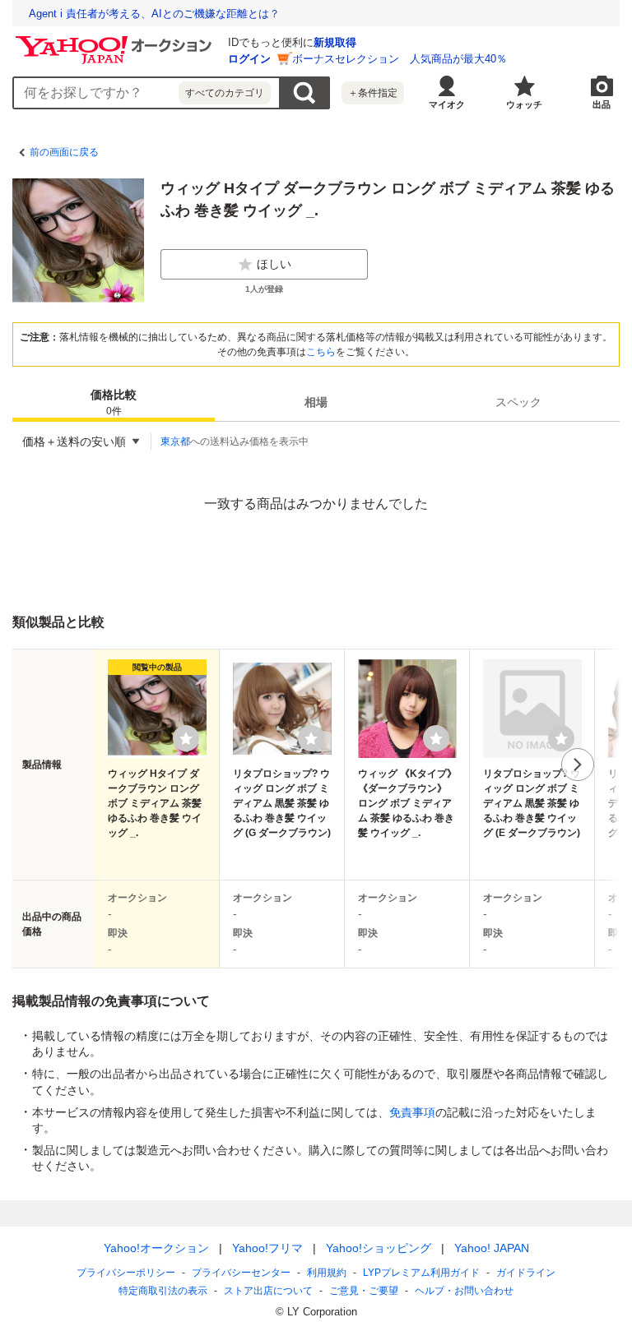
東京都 (175, 441)
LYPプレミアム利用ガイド (421, 1272)
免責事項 (412, 1112)
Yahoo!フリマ (267, 1248)
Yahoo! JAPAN (491, 1248)
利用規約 (326, 1272)
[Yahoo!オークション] (116, 40)
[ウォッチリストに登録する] (186, 738)
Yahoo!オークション (156, 1248)
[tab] (113, 402)
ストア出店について (268, 1290)
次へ (577, 764)
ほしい (274, 263)
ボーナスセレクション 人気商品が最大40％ (399, 59)
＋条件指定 (372, 93)
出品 (601, 104)
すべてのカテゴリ (224, 93)
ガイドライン (525, 1272)
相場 (316, 402)
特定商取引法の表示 (162, 1290)
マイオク (447, 104)
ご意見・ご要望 (363, 1290)
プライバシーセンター (241, 1272)
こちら (321, 352)
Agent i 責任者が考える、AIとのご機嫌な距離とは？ (154, 13)
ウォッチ (524, 104)
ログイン (249, 59)
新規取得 (335, 42)
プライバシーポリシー (126, 1272)
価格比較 (114, 402)
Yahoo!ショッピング (378, 1248)
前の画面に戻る (64, 152)
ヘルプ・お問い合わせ (464, 1290)
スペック (518, 402)
